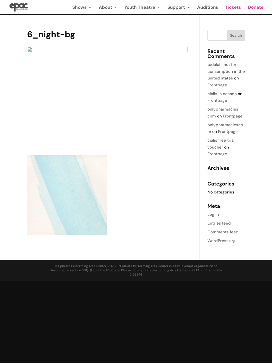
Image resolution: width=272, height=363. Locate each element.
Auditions (207, 7)
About (105, 7)
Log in (213, 214)
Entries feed (219, 223)
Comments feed (223, 232)
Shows (79, 7)
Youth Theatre (139, 7)
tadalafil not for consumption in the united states (226, 71)
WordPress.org (221, 240)
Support (176, 7)
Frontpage (217, 85)
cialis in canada (222, 93)
